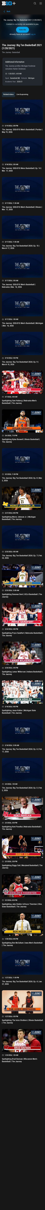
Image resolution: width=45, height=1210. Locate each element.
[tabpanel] (22, 582)
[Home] (8, 3)
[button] (35, 3)
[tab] (8, 94)
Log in (33, 34)
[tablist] (16, 94)
